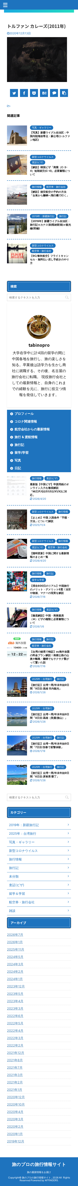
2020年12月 (16, 1097)
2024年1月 (15, 979)
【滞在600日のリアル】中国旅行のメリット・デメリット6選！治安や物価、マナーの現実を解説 (50, 589)
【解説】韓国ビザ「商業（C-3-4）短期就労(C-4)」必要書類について (50, 171)
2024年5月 (15, 957)
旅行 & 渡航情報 (26, 437)
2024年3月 (15, 964)
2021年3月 (15, 1075)
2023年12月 (16, 986)
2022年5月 (15, 1023)
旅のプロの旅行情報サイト (39, 1164)
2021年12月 (15, 1053)
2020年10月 (16, 1104)
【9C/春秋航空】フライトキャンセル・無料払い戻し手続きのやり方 (49, 259)
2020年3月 (15, 1119)
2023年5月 (15, 994)
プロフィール (24, 414)
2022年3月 (15, 1038)
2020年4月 (15, 1112)
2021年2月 (15, 1082)
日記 (18, 468)
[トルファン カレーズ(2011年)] (44, 93)
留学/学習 (22, 452)
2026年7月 (15, 935)
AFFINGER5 (51, 1180)
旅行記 (19, 445)
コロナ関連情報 (26, 421)
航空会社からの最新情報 (32, 429)
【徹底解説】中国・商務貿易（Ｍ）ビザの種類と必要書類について (49, 619)
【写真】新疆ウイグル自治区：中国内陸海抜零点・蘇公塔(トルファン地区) (50, 136)
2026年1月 (15, 942)
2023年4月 (15, 1001)
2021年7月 (15, 1067)
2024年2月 (15, 972)
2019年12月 (15, 1141)
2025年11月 (15, 949)
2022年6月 (15, 1016)
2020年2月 (15, 1127)
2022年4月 (15, 1031)
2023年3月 (15, 1008)
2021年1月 (14, 1090)
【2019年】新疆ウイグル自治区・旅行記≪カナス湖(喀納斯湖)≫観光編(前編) (50, 224)
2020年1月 (15, 1134)
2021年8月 (15, 1060)
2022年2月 (15, 1045)
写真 (18, 460)
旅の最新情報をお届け (39, 1172)
